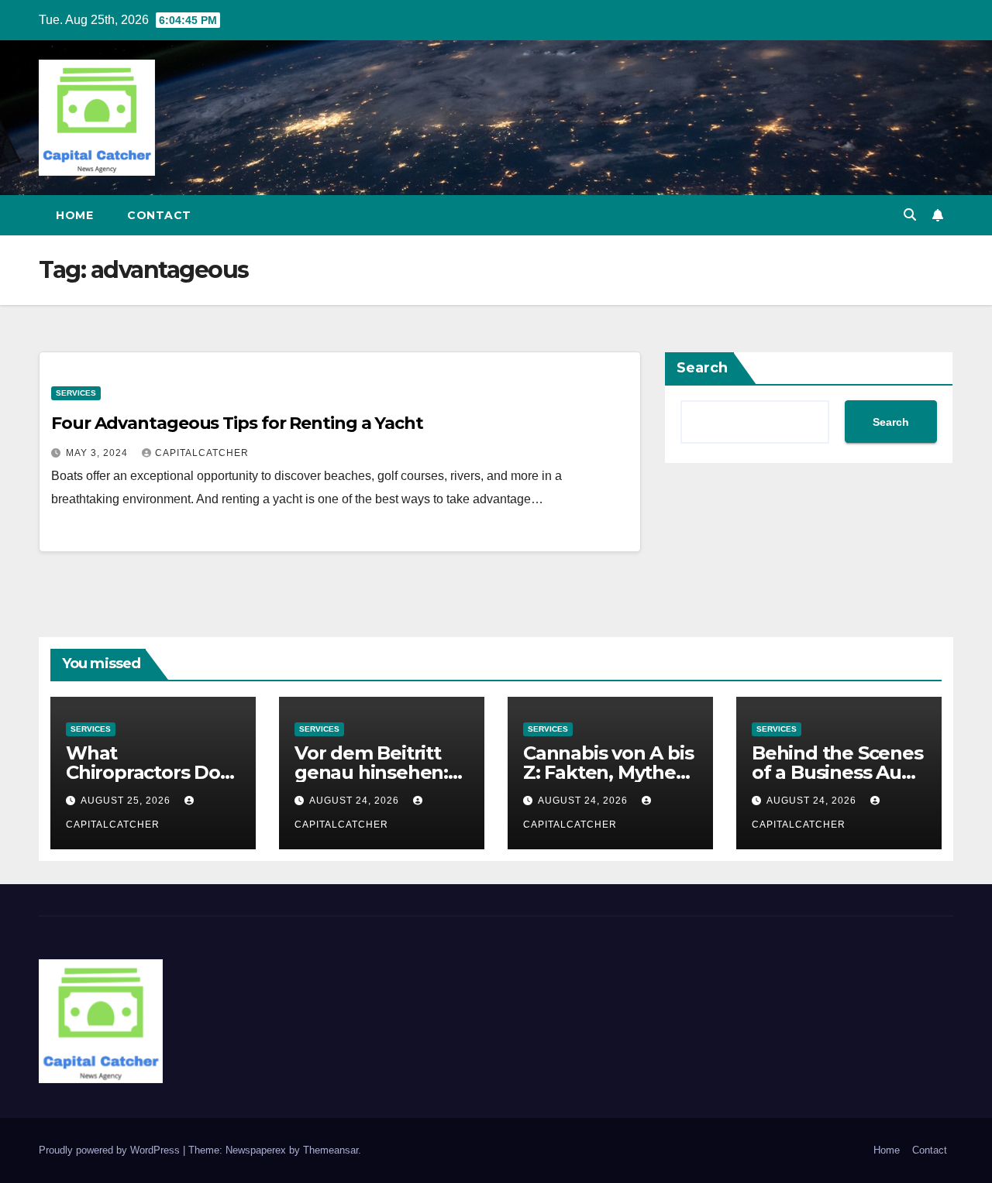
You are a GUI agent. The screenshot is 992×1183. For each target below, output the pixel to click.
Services (76, 393)
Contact (159, 215)
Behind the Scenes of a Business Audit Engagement (838, 772)
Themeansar (330, 1150)
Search (702, 367)
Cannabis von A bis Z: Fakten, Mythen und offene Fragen (609, 772)
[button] (910, 214)
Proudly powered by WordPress (111, 1150)
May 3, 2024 (98, 452)
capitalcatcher (202, 452)
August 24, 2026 (355, 800)
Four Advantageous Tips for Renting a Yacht (237, 423)
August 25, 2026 (127, 800)
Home (74, 215)
